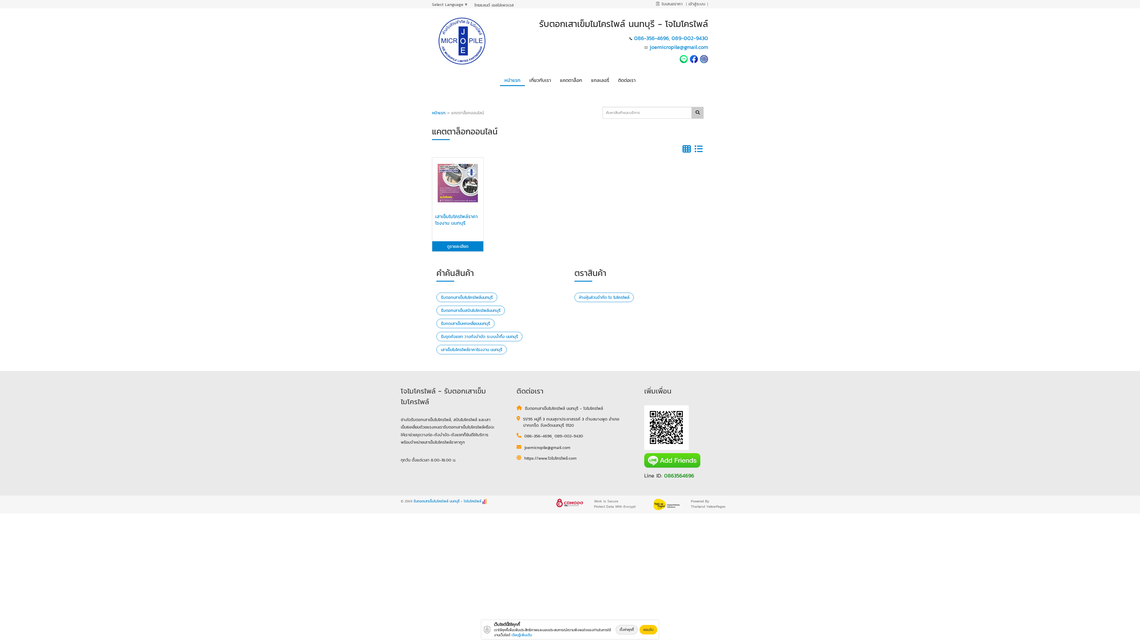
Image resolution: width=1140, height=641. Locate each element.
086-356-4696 (651, 38)
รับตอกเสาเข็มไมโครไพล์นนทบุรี (467, 297)
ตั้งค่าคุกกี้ (627, 629)
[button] (540, 79)
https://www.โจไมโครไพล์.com (550, 458)
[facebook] (694, 58)
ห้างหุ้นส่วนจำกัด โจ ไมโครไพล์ (604, 297)
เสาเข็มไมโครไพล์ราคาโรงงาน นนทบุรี (471, 350)
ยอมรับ (648, 629)
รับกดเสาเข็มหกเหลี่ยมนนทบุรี (465, 323)
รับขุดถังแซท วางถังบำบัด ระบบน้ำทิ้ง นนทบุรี (479, 337)
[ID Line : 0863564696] (685, 58)
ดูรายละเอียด (457, 246)
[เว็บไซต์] (704, 58)
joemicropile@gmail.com (679, 47)
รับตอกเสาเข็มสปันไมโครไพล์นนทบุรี (471, 310)
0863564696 (679, 476)
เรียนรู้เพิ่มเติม (522, 635)
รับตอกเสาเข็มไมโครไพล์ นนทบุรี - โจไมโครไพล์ (447, 501)
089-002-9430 (690, 38)
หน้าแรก (439, 113)
